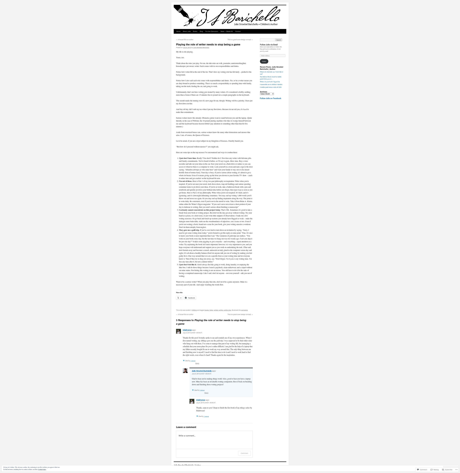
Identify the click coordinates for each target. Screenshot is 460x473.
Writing (194, 310)
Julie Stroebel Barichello (201, 47)
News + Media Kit (227, 31)
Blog (201, 31)
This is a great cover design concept (240, 39)
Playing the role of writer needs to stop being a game (208, 44)
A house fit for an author (184, 39)
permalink (244, 310)
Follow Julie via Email (269, 44)
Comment (244, 453)
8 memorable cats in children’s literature (271, 84)
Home (178, 31)
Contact (238, 31)
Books (195, 31)
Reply (197, 363)
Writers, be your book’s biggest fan (270, 82)
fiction (211, 310)
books (207, 310)
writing (221, 310)
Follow (264, 61)
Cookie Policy (42, 469)
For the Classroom (211, 31)
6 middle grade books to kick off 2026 (271, 87)
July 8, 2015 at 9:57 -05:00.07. (192, 333)
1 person (192, 361)
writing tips (227, 310)
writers (216, 310)
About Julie (187, 31)
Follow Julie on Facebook (270, 98)
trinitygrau (187, 329)
